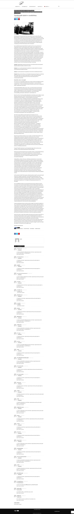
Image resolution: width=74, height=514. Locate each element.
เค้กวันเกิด (18, 308)
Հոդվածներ (31, 11)
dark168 (18, 390)
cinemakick (18, 281)
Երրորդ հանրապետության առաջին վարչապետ (23, 9)
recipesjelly (18, 303)
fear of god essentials (20, 374)
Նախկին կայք (57, 511)
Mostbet (18, 415)
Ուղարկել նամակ (37, 509)
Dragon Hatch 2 (19, 440)
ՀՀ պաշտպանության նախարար (21, 11)
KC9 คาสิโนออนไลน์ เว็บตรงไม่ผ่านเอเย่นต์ (22, 357)
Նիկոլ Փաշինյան (32, 228)
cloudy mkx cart (19, 248)
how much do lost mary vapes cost (22, 273)
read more (18, 341)
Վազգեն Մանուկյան (37, 228)
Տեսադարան (40, 6)
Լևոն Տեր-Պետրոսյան (26, 228)
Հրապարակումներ (32, 6)
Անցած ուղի (17, 6)
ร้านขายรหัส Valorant (20, 481)
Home (15, 9)
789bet (18, 349)
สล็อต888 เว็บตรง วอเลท (20, 407)
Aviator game (19, 382)
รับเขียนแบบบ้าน (19, 324)
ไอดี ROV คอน (19, 495)
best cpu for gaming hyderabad (21, 456)
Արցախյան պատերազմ (20, 228)
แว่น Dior (18, 423)
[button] (59, 6)
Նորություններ (24, 6)
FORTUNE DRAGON (20, 448)
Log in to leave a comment (20, 254)
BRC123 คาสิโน (19, 488)
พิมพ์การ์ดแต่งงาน (19, 316)
